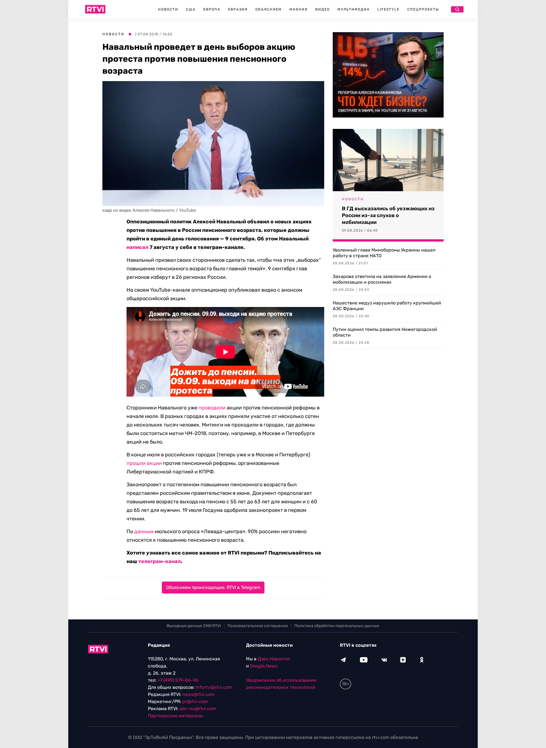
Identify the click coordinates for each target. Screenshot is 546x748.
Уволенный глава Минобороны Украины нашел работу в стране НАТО (384, 252)
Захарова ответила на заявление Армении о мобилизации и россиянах (382, 279)
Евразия (238, 9)
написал (137, 247)
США (191, 9)
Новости (168, 9)
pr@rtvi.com (195, 701)
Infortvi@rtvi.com (214, 687)
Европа (211, 9)
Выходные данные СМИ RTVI (194, 625)
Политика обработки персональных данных (336, 625)
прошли (136, 463)
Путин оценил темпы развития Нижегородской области (385, 332)
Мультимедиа (354, 9)
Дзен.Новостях (274, 659)
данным (144, 531)
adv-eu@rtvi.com (197, 708)
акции (154, 463)
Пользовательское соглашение (258, 625)
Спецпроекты (423, 9)
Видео (322, 9)
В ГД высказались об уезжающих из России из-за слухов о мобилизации (388, 215)
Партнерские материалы (175, 715)
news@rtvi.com (198, 694)
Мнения (298, 9)
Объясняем (268, 9)
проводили (212, 408)
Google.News (264, 666)
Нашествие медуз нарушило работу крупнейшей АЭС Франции (387, 305)
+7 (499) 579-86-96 (178, 680)
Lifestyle (388, 9)
